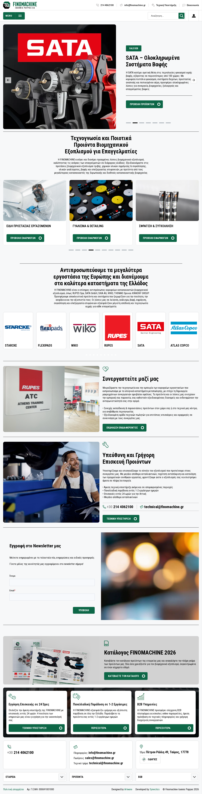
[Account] (193, 15)
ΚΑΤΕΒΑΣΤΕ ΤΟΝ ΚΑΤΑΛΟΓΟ (123, 676)
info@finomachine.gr (135, 5)
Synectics (155, 789)
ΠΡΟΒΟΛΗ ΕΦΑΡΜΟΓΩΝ (23, 238)
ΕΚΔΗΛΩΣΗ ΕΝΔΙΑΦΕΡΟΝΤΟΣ (122, 427)
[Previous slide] (8, 80)
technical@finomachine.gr (164, 507)
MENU (9, 15)
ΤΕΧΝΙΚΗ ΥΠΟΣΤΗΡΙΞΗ (119, 518)
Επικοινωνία (193, 5)
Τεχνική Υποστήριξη (166, 5)
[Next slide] (194, 80)
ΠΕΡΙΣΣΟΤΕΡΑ (98, 728)
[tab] (128, 122)
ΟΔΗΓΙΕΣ (152, 759)
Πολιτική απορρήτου (13, 789)
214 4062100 (107, 5)
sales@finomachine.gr (99, 758)
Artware (128, 789)
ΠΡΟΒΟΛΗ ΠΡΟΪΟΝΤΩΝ (142, 104)
